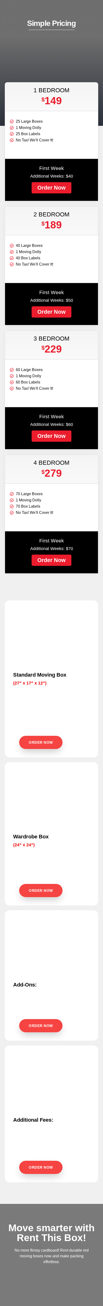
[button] (51, 187)
